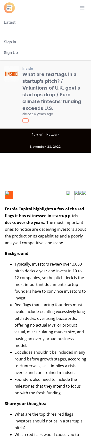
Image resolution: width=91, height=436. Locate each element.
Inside (27, 68)
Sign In (10, 41)
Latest (10, 22)
